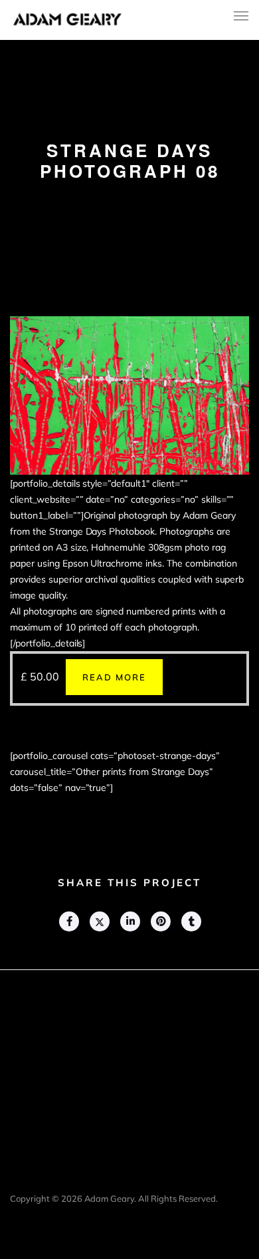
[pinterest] (160, 921)
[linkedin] (129, 921)
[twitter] (99, 921)
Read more (114, 677)
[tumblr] (191, 921)
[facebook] (68, 921)
